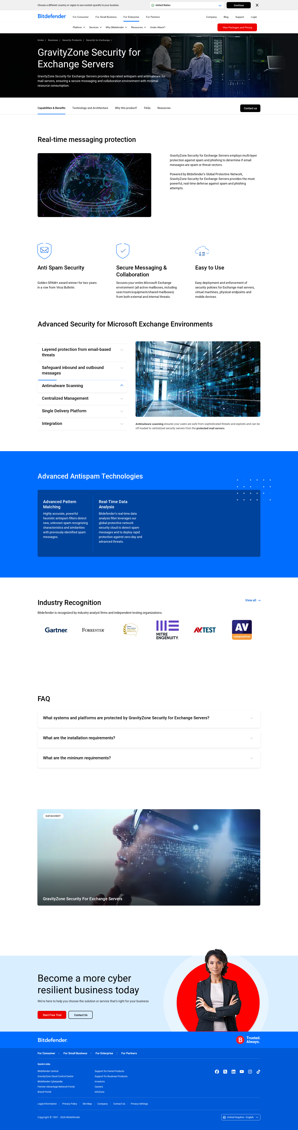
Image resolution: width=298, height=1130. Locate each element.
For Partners (129, 1053)
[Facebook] (217, 1072)
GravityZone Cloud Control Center (55, 1076)
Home (41, 40)
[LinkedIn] (233, 1072)
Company (102, 1103)
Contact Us (119, 1103)
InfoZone (99, 1091)
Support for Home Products (109, 1071)
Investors (100, 1081)
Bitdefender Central (48, 1071)
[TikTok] (258, 1072)
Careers (99, 1086)
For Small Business (75, 1053)
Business (53, 40)
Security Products (72, 40)
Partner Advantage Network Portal (56, 1086)
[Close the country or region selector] (257, 5)
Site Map (87, 1103)
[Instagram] (250, 1072)
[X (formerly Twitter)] (225, 1072)
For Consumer (46, 1053)
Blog (226, 17)
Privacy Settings (139, 1103)
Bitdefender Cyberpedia (50, 1081)
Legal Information (47, 1103)
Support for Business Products (111, 1076)
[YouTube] (242, 1072)
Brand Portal (44, 1091)
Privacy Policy (69, 1103)
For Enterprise (104, 1053)
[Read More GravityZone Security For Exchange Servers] (148, 857)
